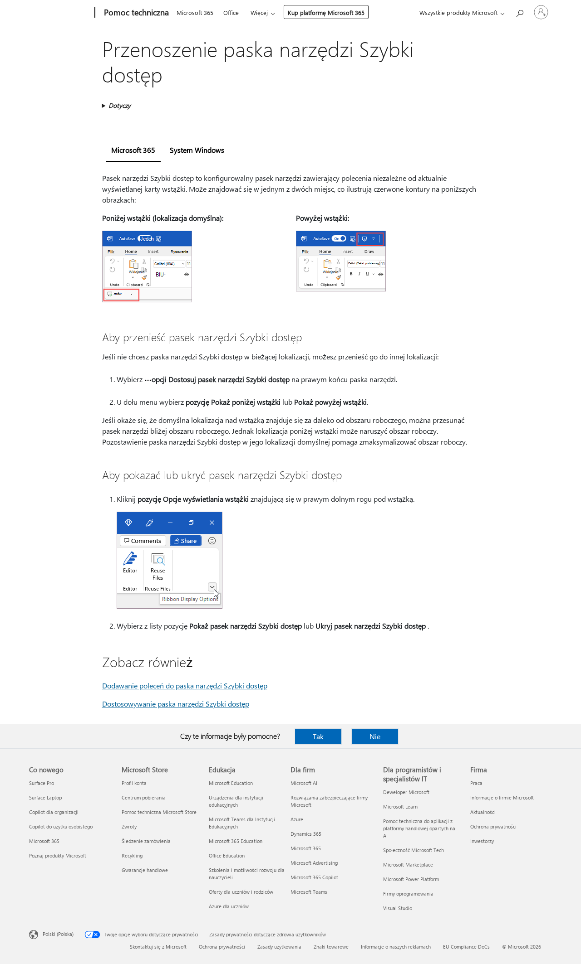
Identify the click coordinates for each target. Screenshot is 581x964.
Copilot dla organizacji (54, 812)
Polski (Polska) (58, 933)
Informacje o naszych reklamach (396, 946)
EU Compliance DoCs (466, 946)
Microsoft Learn (400, 806)
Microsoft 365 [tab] (133, 150)
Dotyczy (119, 105)
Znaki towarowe (331, 946)
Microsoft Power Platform (411, 879)
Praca (476, 783)
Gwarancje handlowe (145, 870)
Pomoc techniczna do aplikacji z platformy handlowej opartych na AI (419, 828)
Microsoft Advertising (314, 862)
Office (231, 12)
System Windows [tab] (197, 150)
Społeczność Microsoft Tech (413, 850)
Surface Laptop (45, 797)
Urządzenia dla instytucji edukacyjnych (236, 801)
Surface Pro (41, 783)
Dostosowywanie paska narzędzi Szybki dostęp (175, 703)
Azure (296, 819)
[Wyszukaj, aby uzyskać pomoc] (519, 11)
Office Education (227, 855)
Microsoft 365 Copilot (314, 877)
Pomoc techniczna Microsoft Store (159, 812)
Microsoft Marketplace (408, 864)
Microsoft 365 (195, 12)
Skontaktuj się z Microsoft (158, 946)
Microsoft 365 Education (235, 841)
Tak (318, 736)
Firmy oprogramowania (408, 893)
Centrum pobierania (144, 797)
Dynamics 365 (305, 833)
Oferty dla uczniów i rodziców (241, 891)
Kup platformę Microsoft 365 (326, 12)
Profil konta (134, 783)
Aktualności (483, 812)
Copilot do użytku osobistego (61, 826)
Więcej (259, 12)
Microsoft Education (231, 783)
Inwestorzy (482, 841)
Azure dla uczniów (229, 906)
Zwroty (129, 826)
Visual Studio (397, 908)
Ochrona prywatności (493, 826)
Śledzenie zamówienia (146, 841)
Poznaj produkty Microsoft (57, 855)
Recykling (132, 855)
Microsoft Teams (308, 891)
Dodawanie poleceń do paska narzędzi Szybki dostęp (184, 685)
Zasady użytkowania (279, 946)
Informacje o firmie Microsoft (502, 797)
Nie (374, 736)
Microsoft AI (303, 783)
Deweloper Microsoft (406, 792)
